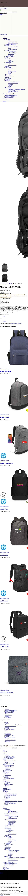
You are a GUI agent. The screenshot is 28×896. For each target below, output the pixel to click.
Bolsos (9, 69)
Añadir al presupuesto (5, 302)
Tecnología (7, 80)
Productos (7, 709)
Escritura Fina (11, 54)
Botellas (9, 40)
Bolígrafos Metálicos (12, 51)
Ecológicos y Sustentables (10, 44)
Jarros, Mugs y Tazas (12, 41)
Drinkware (7, 39)
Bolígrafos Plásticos (12, 52)
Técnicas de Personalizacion (11, 95)
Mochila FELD (4, 555)
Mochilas (10, 72)
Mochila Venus (4, 509)
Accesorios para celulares (13, 83)
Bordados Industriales (9, 96)
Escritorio (7, 45)
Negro (4, 321)
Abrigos (9, 63)
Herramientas (10, 61)
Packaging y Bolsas (9, 75)
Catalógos (7, 713)
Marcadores (10, 55)
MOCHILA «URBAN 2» (6, 692)
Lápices (9, 48)
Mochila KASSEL (5, 646)
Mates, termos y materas (13, 43)
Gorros (6, 57)
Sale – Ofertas (8, 78)
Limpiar (4, 299)
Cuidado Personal (11, 90)
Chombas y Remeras (12, 65)
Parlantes (10, 86)
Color (1, 299)
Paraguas (7, 77)
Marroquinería (8, 67)
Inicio (1, 283)
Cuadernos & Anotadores (13, 46)
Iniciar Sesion (8, 717)
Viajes (9, 92)
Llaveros (7, 66)
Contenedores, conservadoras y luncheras (16, 89)
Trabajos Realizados (9, 97)
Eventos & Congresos (9, 56)
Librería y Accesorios (12, 49)
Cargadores (10, 85)
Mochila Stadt (4, 601)
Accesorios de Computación (13, 81)
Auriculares (10, 84)
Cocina (9, 60)
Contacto (7, 716)
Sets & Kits (7, 79)
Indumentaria (8, 62)
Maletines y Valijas (12, 71)
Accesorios (10, 68)
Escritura (7, 50)
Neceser (9, 73)
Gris (4, 316)
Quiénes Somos (8, 715)
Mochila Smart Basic (5, 371)
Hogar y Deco (8, 58)
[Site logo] (4, 8)
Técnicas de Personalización (11, 710)
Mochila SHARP (4, 417)
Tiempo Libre (8, 87)
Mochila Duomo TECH (6, 463)
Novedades (7, 74)
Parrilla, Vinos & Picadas (13, 91)
